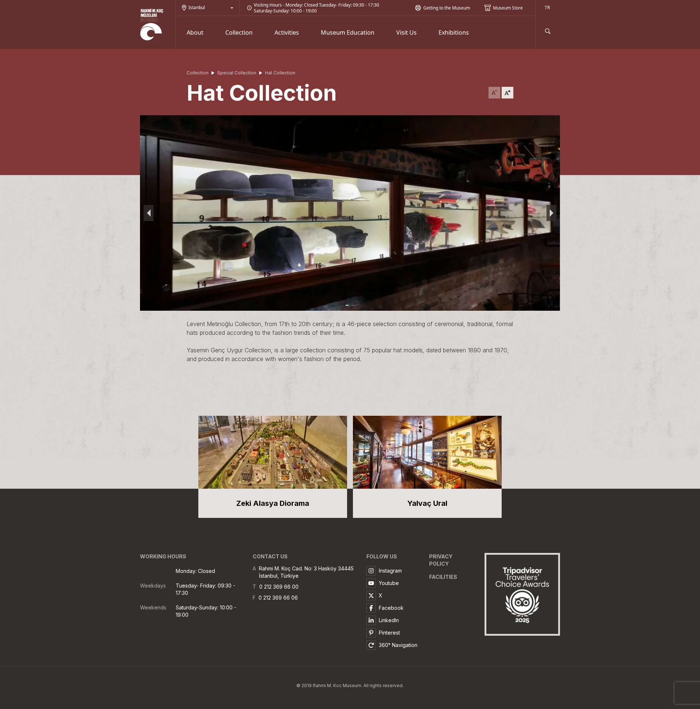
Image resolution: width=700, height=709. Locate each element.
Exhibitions (454, 32)
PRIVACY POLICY (440, 560)
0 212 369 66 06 (278, 597)
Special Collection (236, 72)
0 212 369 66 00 (279, 587)
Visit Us (406, 32)
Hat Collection (280, 72)
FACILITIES (443, 577)
